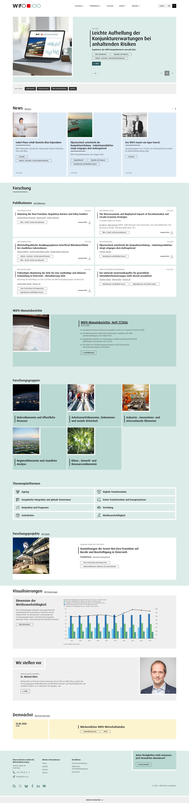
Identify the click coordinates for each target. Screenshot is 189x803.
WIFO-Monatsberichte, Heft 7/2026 (104, 322)
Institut (121, 6)
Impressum (76, 772)
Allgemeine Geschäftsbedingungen (80, 767)
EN (169, 6)
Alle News (28, 109)
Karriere (72, 89)
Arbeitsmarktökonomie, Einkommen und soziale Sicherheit (99, 566)
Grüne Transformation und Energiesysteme (32, 288)
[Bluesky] (26, 786)
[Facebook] (32, 786)
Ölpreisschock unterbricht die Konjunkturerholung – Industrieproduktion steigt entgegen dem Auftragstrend (92, 145)
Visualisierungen (43, 89)
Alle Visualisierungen (50, 592)
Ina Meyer (103, 225)
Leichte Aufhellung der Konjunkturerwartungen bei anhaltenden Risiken (121, 38)
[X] (20, 786)
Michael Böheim (23, 252)
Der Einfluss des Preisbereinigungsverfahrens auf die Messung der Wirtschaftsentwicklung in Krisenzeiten (106, 346)
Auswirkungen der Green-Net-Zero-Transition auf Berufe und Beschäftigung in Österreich (109, 550)
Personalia (22, 156)
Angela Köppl (41, 218)
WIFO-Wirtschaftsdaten (59, 89)
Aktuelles (135, 6)
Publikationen (94, 6)
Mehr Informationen (24, 624)
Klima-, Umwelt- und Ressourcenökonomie (32, 222)
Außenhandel (30, 89)
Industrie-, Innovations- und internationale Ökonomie (110, 58)
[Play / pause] (166, 73)
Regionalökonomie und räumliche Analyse (144, 284)
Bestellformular (89, 353)
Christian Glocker (105, 252)
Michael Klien (117, 279)
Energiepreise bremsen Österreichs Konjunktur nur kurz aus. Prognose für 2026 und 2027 (114, 330)
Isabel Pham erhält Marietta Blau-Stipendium (38, 142)
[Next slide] (172, 73)
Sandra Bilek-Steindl (24, 284)
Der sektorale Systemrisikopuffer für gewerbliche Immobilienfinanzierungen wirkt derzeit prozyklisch (125, 274)
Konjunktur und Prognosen (121, 54)
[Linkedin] (38, 786)
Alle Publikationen (39, 203)
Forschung (78, 6)
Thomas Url (36, 284)
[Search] (174, 6)
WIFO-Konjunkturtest (101, 54)
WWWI (105, 731)
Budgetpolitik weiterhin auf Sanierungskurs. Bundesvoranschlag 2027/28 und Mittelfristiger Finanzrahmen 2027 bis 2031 (110, 340)
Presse (162, 6)
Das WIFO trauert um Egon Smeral (142, 142)
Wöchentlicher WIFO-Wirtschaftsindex (102, 727)
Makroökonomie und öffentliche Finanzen (85, 164)
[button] (93, 73)
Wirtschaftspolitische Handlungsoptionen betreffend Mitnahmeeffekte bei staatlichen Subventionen (52, 247)
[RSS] (14, 786)
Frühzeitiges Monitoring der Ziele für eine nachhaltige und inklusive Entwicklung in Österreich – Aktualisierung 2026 (51, 274)
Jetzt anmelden (144, 764)
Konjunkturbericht (78, 160)
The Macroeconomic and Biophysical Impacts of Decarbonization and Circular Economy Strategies (134, 216)
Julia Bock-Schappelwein (101, 557)
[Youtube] (44, 786)
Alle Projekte (46, 534)
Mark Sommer (113, 225)
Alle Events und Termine (42, 716)
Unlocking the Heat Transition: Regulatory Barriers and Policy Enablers (52, 214)
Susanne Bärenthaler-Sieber (39, 252)
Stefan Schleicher (53, 218)
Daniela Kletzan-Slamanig (26, 218)
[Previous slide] (161, 73)
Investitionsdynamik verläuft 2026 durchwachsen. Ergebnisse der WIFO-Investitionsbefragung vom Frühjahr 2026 (108, 334)
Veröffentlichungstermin (89, 731)
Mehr (97, 64)
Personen (110, 6)
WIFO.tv (45, 773)
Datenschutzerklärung (79, 763)
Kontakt (45, 766)
